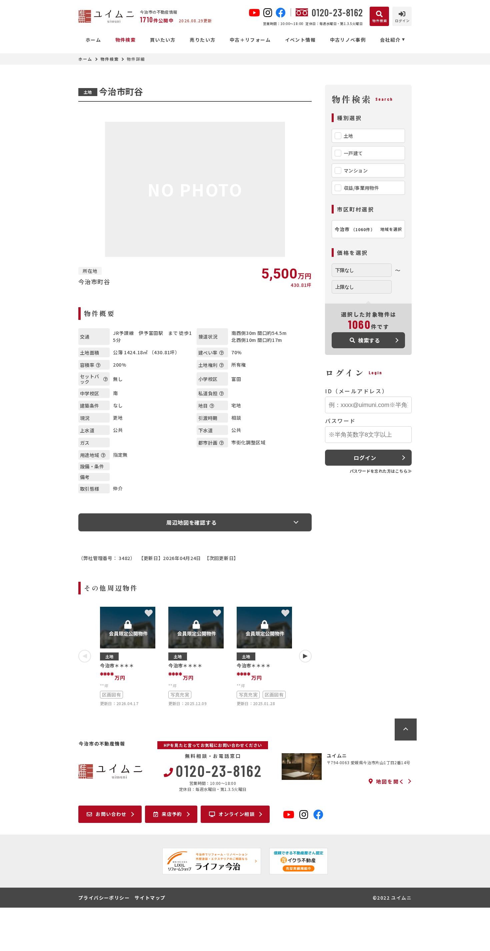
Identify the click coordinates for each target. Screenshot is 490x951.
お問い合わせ (111, 814)
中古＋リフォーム (250, 39)
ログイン (365, 458)
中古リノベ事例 (348, 39)
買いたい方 (162, 39)
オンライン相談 (237, 814)
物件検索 (125, 39)
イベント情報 (300, 39)
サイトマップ (150, 897)
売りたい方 (202, 39)
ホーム (93, 39)
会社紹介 (390, 39)
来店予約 (172, 814)
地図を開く (390, 781)
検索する (369, 340)
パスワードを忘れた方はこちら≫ (381, 471)
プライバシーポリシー (104, 897)
